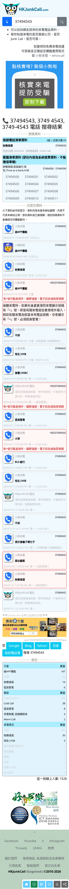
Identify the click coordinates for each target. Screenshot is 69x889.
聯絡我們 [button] (33, 866)
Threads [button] (21, 848)
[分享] (64, 884)
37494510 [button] (32, 198)
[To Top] (34, 832)
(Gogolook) (34, 871)
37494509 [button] (12, 198)
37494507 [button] (32, 191)
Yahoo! (42, 646)
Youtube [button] (30, 841)
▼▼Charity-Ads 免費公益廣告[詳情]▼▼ (25, 615)
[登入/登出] (57, 884)
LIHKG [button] (37, 848)
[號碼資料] (34, 884)
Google (14, 646)
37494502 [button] (51, 177)
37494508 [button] (51, 191)
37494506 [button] (12, 191)
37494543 (60, 145)
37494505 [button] (51, 184)
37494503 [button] (12, 184)
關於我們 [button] (11, 858)
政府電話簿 (12, 653)
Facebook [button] (11, 841)
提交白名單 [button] (52, 866)
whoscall (58, 55)
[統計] (49, 884)
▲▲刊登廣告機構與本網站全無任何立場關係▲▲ (45, 640)
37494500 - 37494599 (54, 168)
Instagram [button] (57, 841)
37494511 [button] (51, 198)
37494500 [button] (12, 177)
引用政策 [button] (15, 866)
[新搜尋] (7, 21)
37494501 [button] (32, 177)
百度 (56, 646)
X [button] (43, 841)
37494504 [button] (32, 184)
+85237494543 (58, 282)
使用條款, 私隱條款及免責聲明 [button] (43, 858)
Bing (28, 646)
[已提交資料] (41, 884)
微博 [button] (51, 848)
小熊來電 (42, 55)
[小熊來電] (34, 84)
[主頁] (26, 884)
